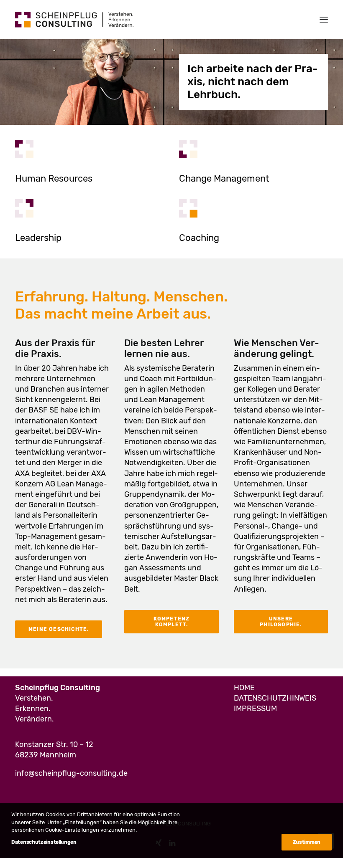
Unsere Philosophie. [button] (281, 622)
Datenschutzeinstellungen (44, 842)
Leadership (38, 237)
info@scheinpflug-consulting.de (71, 773)
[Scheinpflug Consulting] (74, 19)
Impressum (255, 708)
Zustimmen (306, 842)
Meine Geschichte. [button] (58, 629)
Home (244, 687)
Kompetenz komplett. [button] (173, 622)
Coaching (199, 237)
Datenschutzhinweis (275, 698)
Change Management (224, 178)
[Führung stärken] (24, 208)
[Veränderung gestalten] (188, 149)
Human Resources (53, 178)
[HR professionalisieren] (24, 149)
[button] (324, 19)
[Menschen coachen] (188, 208)
